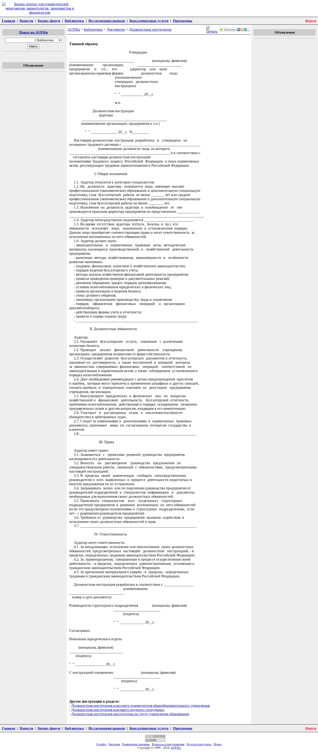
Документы (116, 29)
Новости (26, 21)
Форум (310, 21)
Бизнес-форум (49, 21)
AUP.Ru (74, 29)
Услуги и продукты (198, 744)
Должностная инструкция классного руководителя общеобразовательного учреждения (140, 706)
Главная (8, 21)
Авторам (114, 744)
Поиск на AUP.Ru (33, 32)
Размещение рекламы (136, 744)
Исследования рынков (106, 21)
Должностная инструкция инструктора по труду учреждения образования (130, 714)
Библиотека (74, 21)
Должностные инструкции (150, 29)
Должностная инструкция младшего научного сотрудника (117, 710)
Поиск (217, 744)
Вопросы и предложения (168, 744)
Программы (182, 21)
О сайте (101, 744)
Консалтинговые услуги (149, 21)
